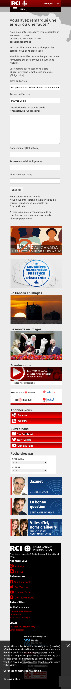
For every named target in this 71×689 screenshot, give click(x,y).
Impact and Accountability (22, 626)
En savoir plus (11, 678)
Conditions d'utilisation (21, 611)
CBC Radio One (49, 392)
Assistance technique (20, 617)
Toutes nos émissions (23, 382)
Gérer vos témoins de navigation (22, 670)
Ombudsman (16, 614)
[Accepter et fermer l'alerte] (68, 665)
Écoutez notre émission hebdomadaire (39, 374)
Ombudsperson (17, 629)
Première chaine (23, 392)
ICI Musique (23, 399)
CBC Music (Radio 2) (49, 399)
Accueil (35, 3)
